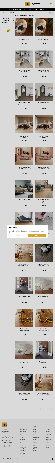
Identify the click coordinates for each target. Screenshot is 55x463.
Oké (18, 235)
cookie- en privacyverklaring (37, 230)
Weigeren (26, 231)
